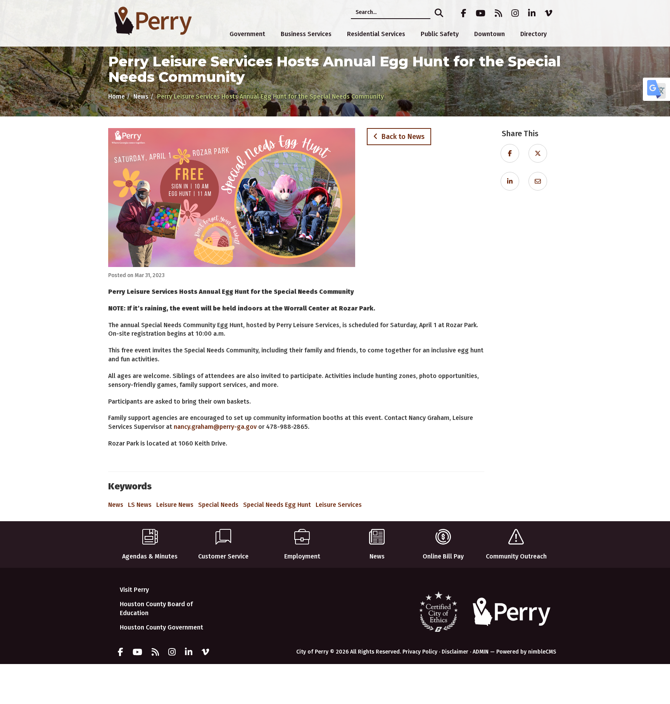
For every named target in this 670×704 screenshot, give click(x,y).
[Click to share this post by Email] (538, 181)
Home (116, 96)
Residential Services (376, 34)
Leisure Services (339, 504)
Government (247, 34)
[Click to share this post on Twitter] (538, 153)
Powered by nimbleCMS (526, 652)
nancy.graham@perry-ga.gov (215, 426)
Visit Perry (134, 589)
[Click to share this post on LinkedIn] (510, 181)
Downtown (489, 34)
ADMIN (481, 652)
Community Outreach (516, 556)
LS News (140, 504)
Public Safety (440, 34)
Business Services (306, 34)
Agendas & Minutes (150, 556)
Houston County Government (161, 627)
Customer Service (223, 556)
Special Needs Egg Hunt (277, 504)
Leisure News (174, 504)
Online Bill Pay (443, 556)
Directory (533, 34)
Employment (302, 556)
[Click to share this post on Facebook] (510, 153)
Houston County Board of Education (156, 608)
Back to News (401, 136)
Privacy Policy (419, 652)
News (141, 96)
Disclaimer (455, 652)
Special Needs (218, 504)
